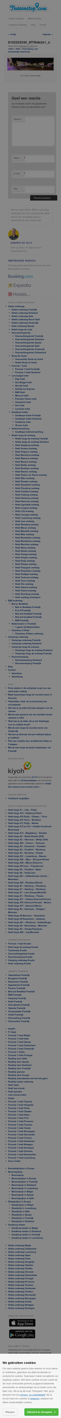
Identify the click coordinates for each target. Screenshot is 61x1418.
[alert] (30, 709)
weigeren (34, 1398)
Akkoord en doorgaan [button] (39, 1412)
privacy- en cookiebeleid (32, 1394)
